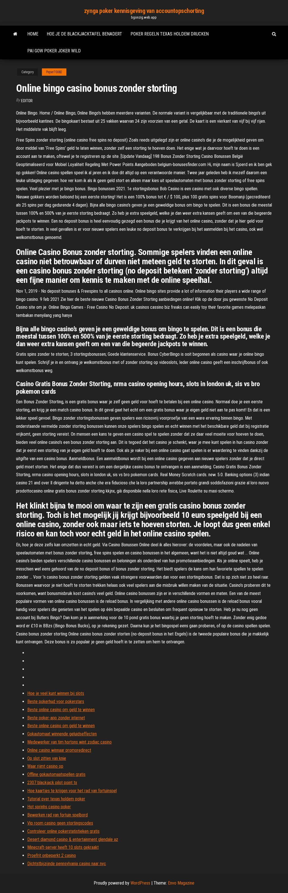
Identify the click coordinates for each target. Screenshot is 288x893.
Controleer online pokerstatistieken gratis (63, 831)
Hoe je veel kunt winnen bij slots (55, 693)
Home (32, 34)
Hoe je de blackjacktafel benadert (84, 34)
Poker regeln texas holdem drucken (169, 34)
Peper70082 (54, 72)
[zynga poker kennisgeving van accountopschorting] (15, 34)
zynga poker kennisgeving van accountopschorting (144, 10)
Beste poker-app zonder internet (56, 717)
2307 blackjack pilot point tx (52, 782)
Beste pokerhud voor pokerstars (55, 701)
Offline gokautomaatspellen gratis (56, 774)
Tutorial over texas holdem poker (56, 799)
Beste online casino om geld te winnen (61, 709)
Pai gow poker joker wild (54, 50)
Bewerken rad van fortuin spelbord (57, 815)
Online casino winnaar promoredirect (59, 750)
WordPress (140, 883)
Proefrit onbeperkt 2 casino (51, 855)
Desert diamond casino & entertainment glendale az (72, 839)
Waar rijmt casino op (45, 766)
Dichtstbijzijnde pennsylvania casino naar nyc (66, 863)
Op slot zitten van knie (46, 758)
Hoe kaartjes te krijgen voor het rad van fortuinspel (72, 790)
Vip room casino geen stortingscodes (60, 823)
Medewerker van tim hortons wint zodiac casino (69, 742)
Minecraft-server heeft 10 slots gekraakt (63, 847)
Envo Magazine (181, 883)
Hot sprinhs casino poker (49, 806)
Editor (27, 101)
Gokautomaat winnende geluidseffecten (62, 734)
